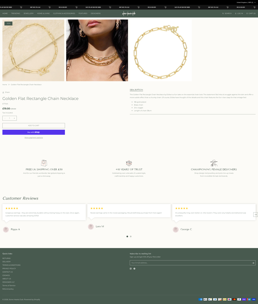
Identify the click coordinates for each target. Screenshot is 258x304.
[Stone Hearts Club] (129, 14)
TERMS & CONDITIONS (11, 265)
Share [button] (7, 92)
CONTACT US (7, 272)
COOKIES (6, 275)
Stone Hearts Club (16, 299)
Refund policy (8, 289)
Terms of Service (8, 285)
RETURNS (6, 258)
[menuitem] (5, 13)
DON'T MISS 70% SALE (31, 7)
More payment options (34, 137)
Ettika (5, 104)
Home (4, 85)
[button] (227, 13)
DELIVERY (6, 262)
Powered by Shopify (32, 299)
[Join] (253, 263)
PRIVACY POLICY (9, 268)
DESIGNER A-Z (8, 282)
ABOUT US (6, 279)
